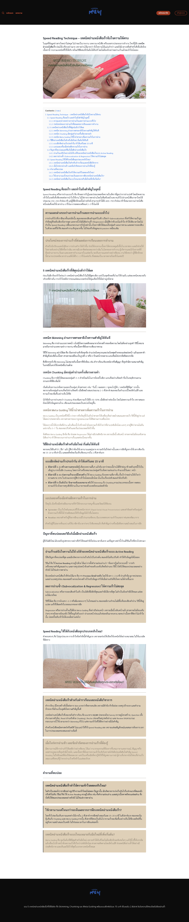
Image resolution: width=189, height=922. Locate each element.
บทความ (19, 13)
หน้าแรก (9, 13)
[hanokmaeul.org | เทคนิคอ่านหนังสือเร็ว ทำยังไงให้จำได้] (94, 12)
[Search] (3, 13)
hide (58, 111)
